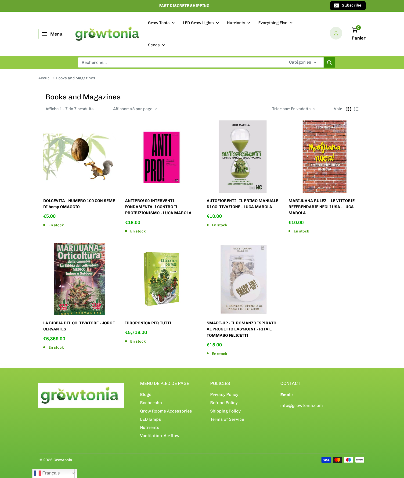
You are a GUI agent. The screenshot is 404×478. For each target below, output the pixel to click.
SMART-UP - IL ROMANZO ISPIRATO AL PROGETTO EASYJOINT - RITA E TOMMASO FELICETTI (241, 329)
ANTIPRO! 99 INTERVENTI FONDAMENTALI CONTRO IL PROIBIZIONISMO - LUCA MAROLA (158, 206)
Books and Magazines (75, 78)
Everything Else (272, 22)
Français (50, 473)
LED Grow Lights (198, 22)
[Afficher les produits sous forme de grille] (348, 109)
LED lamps (150, 419)
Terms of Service (227, 419)
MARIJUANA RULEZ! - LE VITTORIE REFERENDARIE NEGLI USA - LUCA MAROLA (322, 206)
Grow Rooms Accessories (166, 411)
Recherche (151, 402)
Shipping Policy (225, 411)
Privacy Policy (224, 394)
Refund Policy (224, 402)
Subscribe (351, 5)
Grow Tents (159, 22)
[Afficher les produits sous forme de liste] (356, 109)
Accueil (44, 78)
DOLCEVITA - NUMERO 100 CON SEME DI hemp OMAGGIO (79, 203)
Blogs (145, 394)
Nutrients (236, 22)
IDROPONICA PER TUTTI (148, 323)
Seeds (154, 45)
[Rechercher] (329, 62)
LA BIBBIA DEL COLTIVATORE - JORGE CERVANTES (79, 326)
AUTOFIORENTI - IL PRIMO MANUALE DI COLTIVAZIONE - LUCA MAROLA (242, 203)
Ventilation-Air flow (160, 435)
